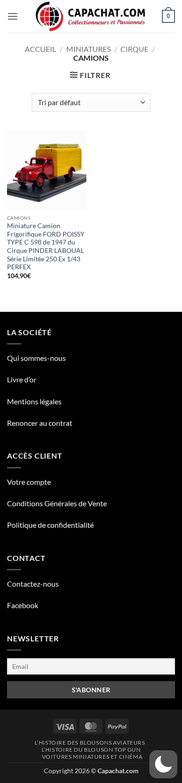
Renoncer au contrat (39, 422)
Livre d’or (21, 379)
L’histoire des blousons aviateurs (90, 742)
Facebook (22, 605)
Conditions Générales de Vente (57, 503)
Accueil (40, 48)
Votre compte (29, 481)
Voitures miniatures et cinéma (92, 756)
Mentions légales (34, 401)
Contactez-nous (33, 583)
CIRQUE (134, 48)
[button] (12, 16)
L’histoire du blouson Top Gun (91, 749)
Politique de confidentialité (50, 524)
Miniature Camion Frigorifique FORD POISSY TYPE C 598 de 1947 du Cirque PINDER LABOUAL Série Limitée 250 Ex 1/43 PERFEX (45, 246)
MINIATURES (88, 48)
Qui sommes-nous (36, 357)
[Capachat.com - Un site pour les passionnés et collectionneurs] (91, 16)
